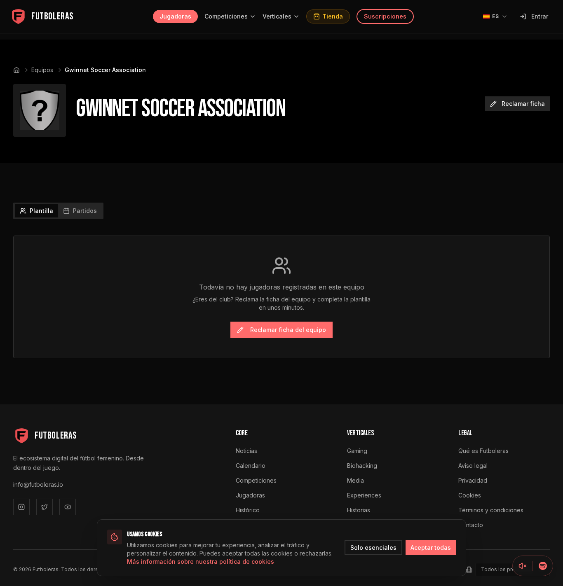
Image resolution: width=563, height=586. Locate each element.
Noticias (246, 450)
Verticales (277, 16)
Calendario (250, 465)
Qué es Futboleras (483, 450)
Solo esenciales (373, 547)
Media (355, 480)
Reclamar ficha (523, 103)
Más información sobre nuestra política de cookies (200, 561)
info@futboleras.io (38, 484)
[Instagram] (21, 507)
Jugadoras (175, 16)
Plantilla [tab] (41, 210)
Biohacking (362, 465)
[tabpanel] (281, 297)
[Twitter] (44, 507)
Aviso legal (473, 465)
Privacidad (472, 480)
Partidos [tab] (85, 210)
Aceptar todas (431, 547)
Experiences (364, 495)
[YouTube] (67, 507)
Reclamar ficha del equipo (288, 329)
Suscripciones (385, 16)
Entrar (539, 16)
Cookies (469, 495)
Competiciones (226, 16)
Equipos (42, 69)
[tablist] (58, 211)
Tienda (332, 16)
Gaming (357, 450)
